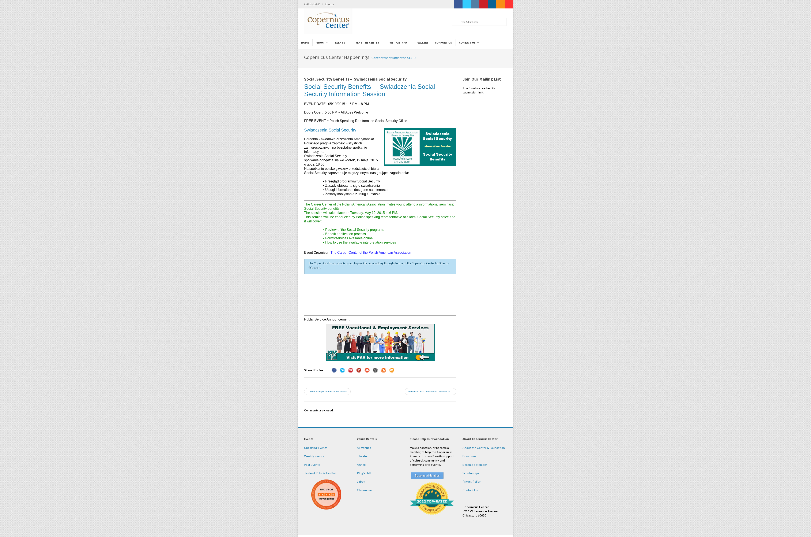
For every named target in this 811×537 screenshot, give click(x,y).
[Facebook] (458, 4)
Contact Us (470, 490)
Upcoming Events (315, 447)
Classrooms (364, 490)
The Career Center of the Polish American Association (371, 252)
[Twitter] (467, 4)
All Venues (364, 447)
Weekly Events (314, 456)
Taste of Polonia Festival (320, 473)
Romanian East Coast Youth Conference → (430, 391)
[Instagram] (475, 4)
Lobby (361, 481)
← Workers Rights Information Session (327, 391)
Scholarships (471, 473)
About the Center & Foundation (484, 447)
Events (329, 4)
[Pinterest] (483, 4)
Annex (361, 464)
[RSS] (500, 4)
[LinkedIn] (492, 4)
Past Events (312, 464)
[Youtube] (509, 4)
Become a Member (475, 464)
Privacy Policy (471, 481)
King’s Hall (364, 473)
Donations (469, 456)
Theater (362, 456)
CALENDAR (312, 4)
